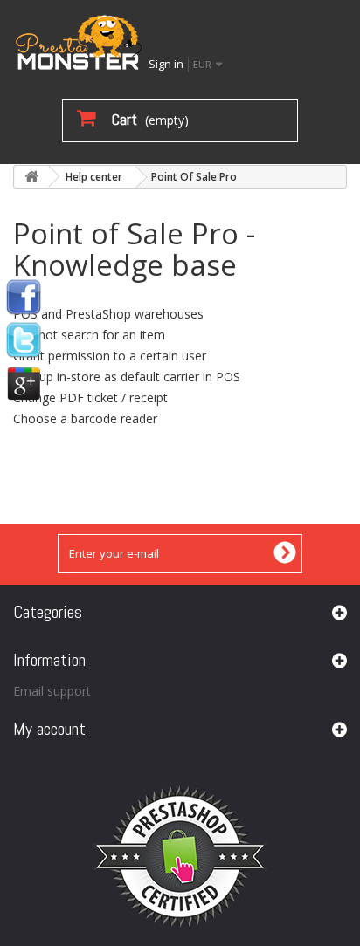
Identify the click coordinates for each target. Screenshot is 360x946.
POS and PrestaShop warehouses (108, 313)
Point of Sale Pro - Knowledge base (134, 249)
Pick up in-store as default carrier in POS (126, 376)
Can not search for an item (89, 334)
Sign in (166, 64)
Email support (52, 690)
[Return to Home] (31, 177)
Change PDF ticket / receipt (90, 397)
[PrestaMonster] (78, 41)
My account (49, 728)
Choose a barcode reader (85, 418)
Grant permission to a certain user (109, 355)
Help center (94, 176)
